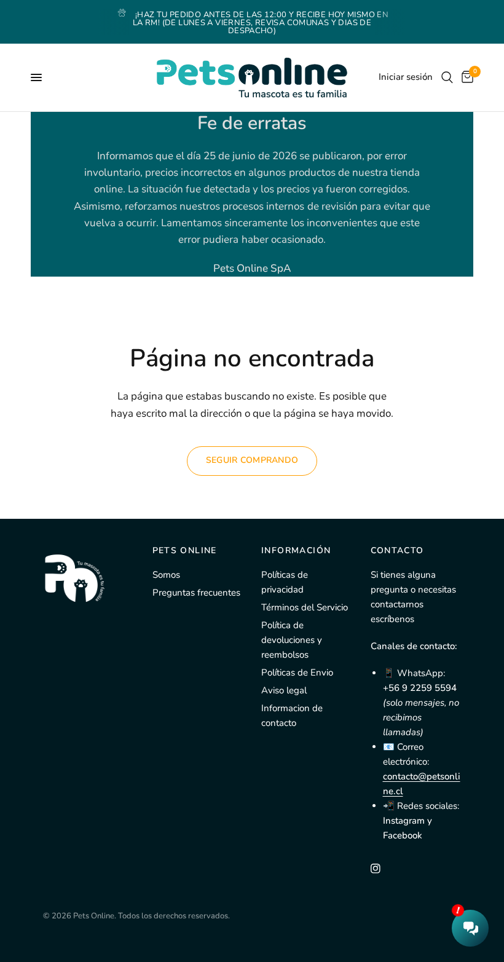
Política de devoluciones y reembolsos (291, 640)
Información (296, 550)
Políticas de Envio (297, 672)
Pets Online (184, 550)
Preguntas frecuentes (196, 592)
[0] (465, 77)
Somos (166, 575)
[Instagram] (384, 868)
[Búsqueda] (447, 77)
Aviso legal (284, 690)
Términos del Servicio (304, 607)
